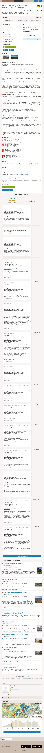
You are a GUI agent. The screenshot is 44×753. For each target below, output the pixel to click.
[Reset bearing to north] (41, 709)
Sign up (36, 0)
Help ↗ (12, 0)
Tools (3, 0)
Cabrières (7, 169)
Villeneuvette (25, 174)
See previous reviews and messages (22, 556)
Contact (3, 744)
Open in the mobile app (10, 47)
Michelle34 (13, 686)
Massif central (29, 26)
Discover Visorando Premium (31, 39)
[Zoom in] (41, 705)
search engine (26, 676)
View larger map (22, 732)
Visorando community (6, 746)
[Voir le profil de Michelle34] (5, 689)
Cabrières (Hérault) (30, 27)
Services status (18, 750)
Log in (40, 0)
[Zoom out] (41, 707)
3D (39, 716)
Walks (8, 0)
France (29, 24)
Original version (17, 697)
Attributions (4, 717)
